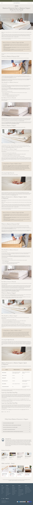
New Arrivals (13, 488)
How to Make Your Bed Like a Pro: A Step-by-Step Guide (4, 458)
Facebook (26, 444)
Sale (2, 493)
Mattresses (3, 487)
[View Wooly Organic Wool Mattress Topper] (28, 469)
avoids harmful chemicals (5, 123)
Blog (6, 495)
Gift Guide (13, 489)
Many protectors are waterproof (9, 76)
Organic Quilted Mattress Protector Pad (12, 474)
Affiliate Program (27, 487)
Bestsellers (13, 487)
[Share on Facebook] (4, 411)
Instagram (29, 444)
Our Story (7, 487)
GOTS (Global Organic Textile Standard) (11, 122)
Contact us (10, 409)
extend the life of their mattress (11, 263)
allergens (10, 254)
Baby (2, 489)
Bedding (3, 488)
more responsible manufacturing (15, 123)
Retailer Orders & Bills (27, 489)
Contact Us (19, 487)
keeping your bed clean (13, 127)
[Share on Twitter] (5, 411)
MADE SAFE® (18, 122)
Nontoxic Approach (8, 493)
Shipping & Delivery (20, 489)
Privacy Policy (3, 501)
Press (25, 493)
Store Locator (13, 493)
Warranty (19, 495)
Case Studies (7, 494)
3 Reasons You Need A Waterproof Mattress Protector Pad (20, 457)
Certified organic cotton (4, 285)
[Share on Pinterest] (7, 411)
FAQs (19, 488)
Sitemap (13, 494)
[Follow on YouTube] (6, 498)
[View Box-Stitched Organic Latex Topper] (20, 469)
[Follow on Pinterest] (5, 498)
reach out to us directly (8, 445)
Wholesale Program (27, 488)
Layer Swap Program (20, 494)
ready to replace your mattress (10, 147)
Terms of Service (7, 501)
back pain (10, 320)
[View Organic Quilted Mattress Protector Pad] (12, 469)
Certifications (7, 489)
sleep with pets (7, 93)
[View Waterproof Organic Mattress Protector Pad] (5, 469)
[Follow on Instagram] (3, 498)
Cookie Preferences (4, 502)
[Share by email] (9, 411)
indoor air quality (22, 120)
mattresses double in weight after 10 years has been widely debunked (16, 88)
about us (23, 409)
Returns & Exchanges (20, 493)
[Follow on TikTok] (8, 498)
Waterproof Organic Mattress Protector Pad (4, 474)
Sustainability (7, 488)
